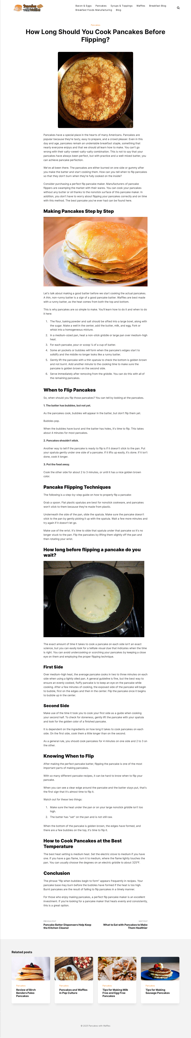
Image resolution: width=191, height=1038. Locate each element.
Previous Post (67, 924)
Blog (118, 10)
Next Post (125, 924)
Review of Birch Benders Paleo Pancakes (26, 992)
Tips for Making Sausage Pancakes (158, 991)
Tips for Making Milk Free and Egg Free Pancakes (115, 992)
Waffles (140, 5)
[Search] (178, 8)
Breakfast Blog (157, 5)
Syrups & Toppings (122, 5)
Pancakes (101, 5)
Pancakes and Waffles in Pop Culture (73, 991)
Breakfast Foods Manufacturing (94, 10)
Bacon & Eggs (84, 5)
